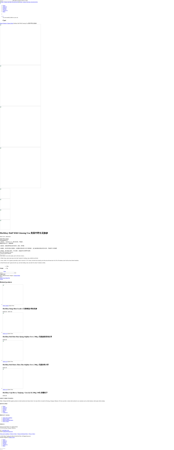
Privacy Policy (6, 421)
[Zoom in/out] (4, 448)
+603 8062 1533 (5, 430)
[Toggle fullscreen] (3, 448)
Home (1, 23)
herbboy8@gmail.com (8, 431)
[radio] (7, 267)
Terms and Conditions (7, 417)
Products (5, 23)
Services (4, 410)
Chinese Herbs (10, 23)
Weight (1, 268)
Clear (4, 271)
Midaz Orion (12, 437)
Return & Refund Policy (8, 420)
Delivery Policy (6, 419)
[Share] (1, 448)
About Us (5, 407)
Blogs (4, 411)
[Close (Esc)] (0, 448)
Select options (6, 305)
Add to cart (3, 274)
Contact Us (5, 412)
